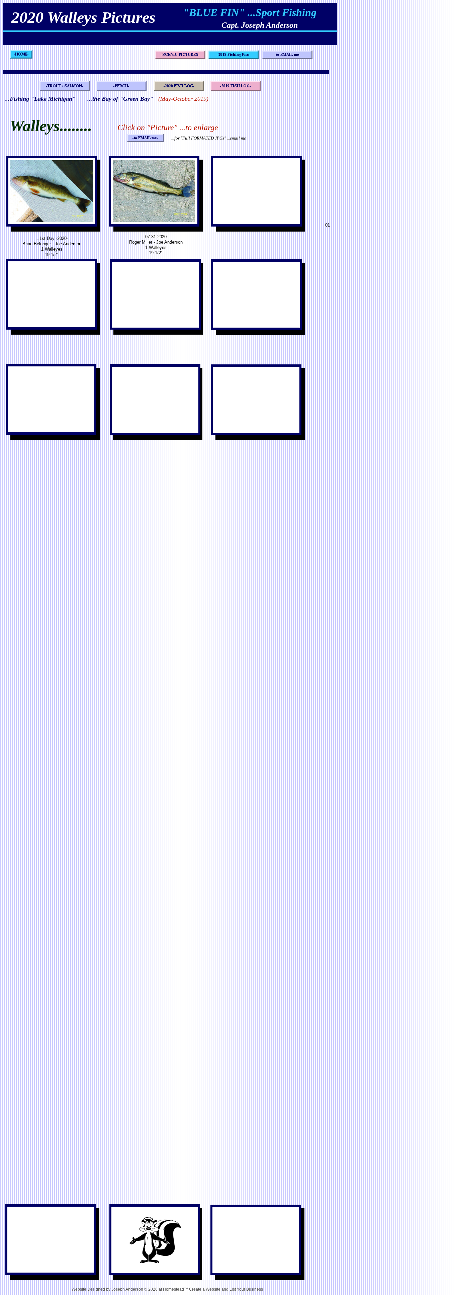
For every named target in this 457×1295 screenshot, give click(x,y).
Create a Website (204, 1289)
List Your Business (246, 1289)
